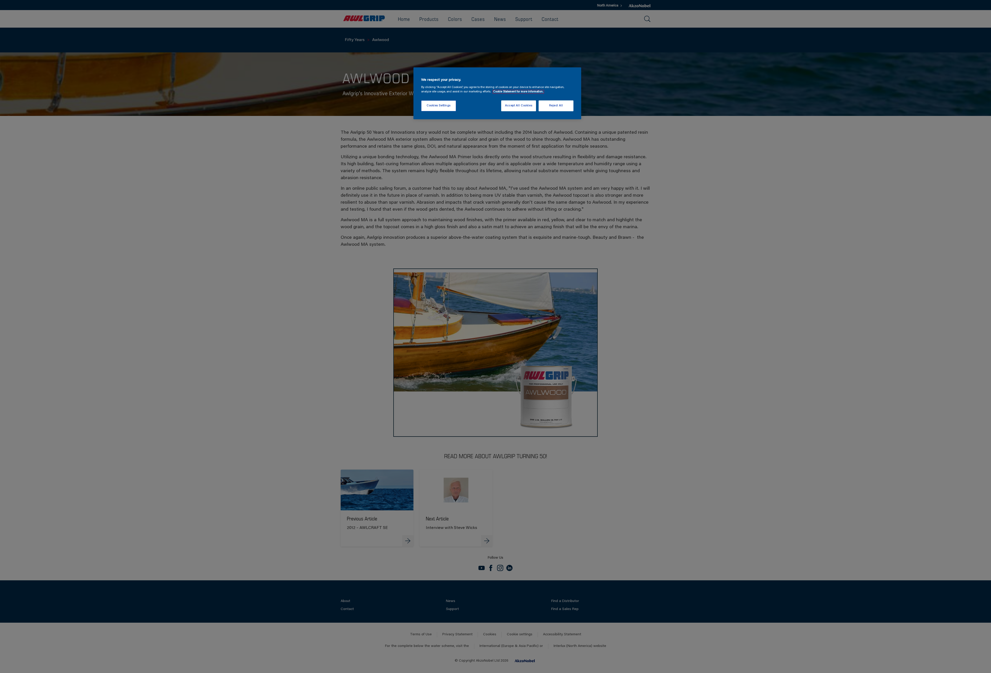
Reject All (556, 105)
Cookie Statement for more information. (518, 91)
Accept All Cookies (518, 105)
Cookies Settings (439, 105)
